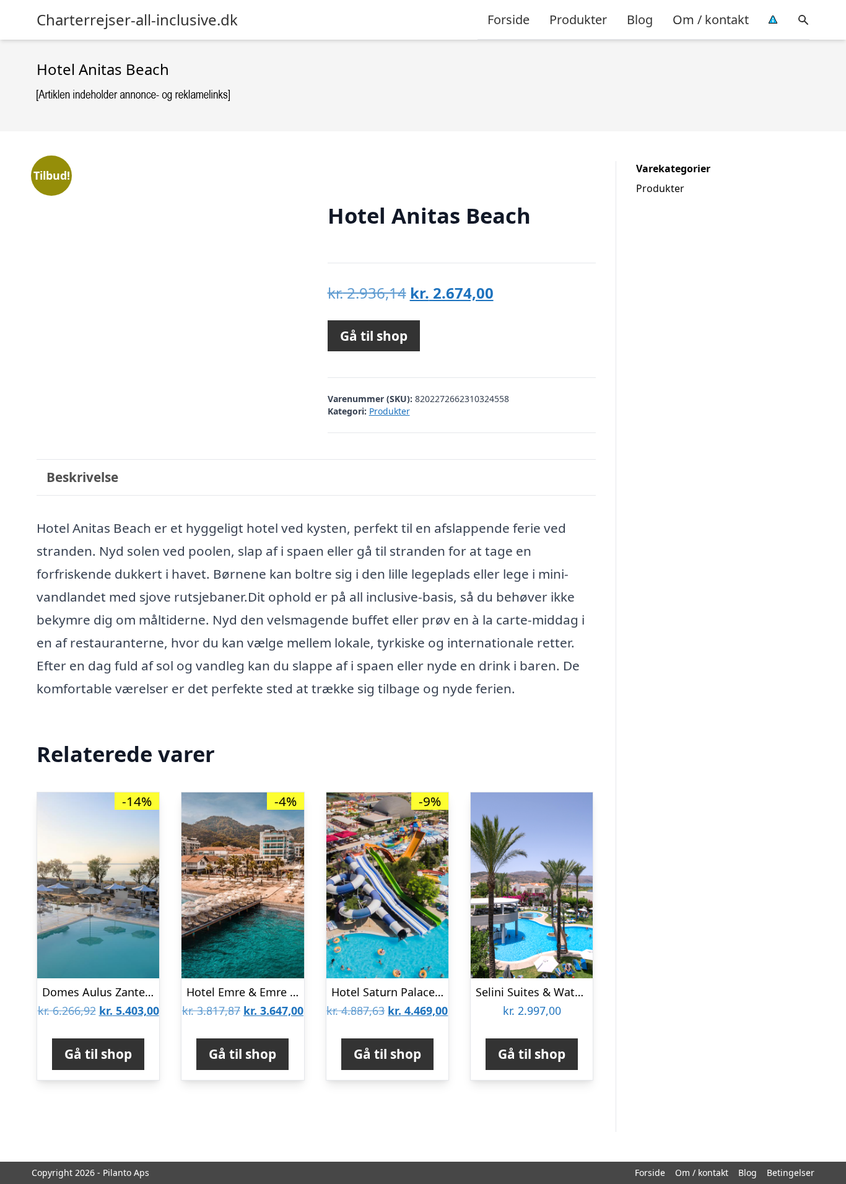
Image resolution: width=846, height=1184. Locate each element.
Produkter (578, 19)
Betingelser (790, 1172)
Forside (508, 19)
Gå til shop (374, 335)
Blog (640, 19)
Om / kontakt (711, 19)
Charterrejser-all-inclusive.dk (137, 20)
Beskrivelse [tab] (82, 477)
